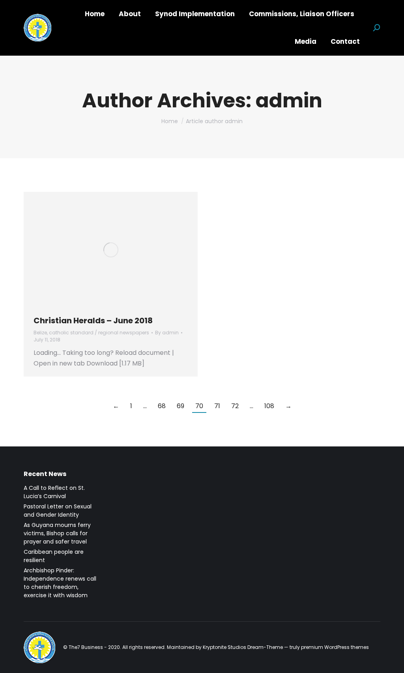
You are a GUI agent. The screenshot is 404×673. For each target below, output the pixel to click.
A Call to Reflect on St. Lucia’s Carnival (54, 492)
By (167, 332)
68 (162, 406)
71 (217, 406)
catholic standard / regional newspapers (99, 332)
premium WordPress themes (335, 647)
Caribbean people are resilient (54, 556)
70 (199, 406)
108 (269, 406)
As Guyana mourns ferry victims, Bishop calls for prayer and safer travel (57, 533)
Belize (40, 332)
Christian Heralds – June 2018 (93, 320)
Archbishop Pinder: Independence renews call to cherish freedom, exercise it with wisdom (60, 582)
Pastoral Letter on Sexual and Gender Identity (58, 510)
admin (289, 100)
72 (235, 406)
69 (180, 406)
